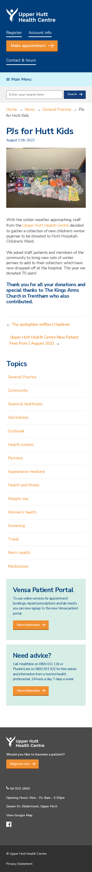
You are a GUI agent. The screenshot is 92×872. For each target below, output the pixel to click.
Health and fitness (23, 485)
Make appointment (28, 45)
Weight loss (18, 498)
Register (14, 32)
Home (11, 109)
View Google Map (19, 815)
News (30, 109)
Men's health (19, 552)
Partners (15, 458)
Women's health (22, 512)
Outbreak (16, 431)
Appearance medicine (26, 471)
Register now (20, 763)
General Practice (57, 109)
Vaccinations (18, 417)
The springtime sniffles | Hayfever (41, 324)
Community (18, 390)
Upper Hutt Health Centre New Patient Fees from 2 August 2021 (44, 340)
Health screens (20, 444)
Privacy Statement (19, 863)
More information (28, 624)
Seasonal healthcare (25, 404)
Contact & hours (21, 60)
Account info (40, 32)
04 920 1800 (20, 788)
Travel (13, 539)
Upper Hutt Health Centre (45, 225)
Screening (16, 525)
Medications (18, 566)
